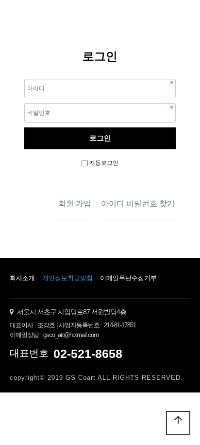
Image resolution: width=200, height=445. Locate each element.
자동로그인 (103, 163)
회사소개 (22, 278)
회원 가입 (74, 203)
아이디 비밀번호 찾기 (138, 203)
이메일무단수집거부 (128, 278)
